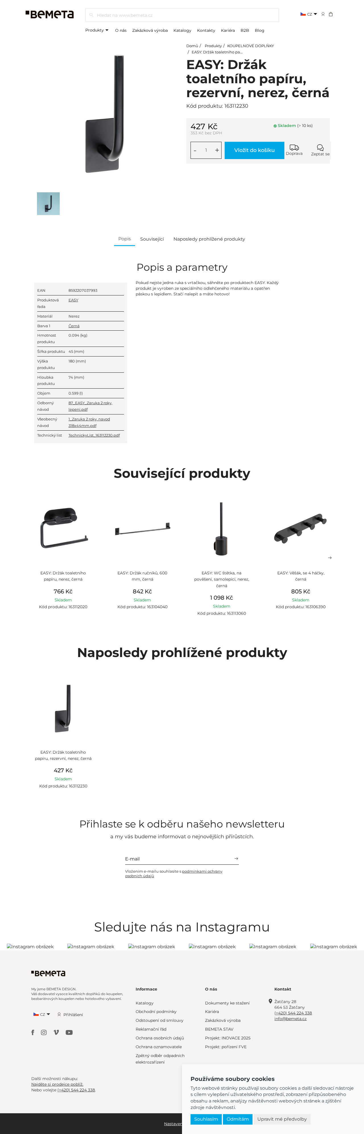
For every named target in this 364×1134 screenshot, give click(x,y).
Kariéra (228, 30)
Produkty (95, 30)
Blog (259, 30)
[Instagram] (44, 1032)
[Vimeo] (56, 1032)
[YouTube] (69, 1032)
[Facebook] (33, 1032)
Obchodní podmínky (156, 1011)
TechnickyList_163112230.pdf (94, 435)
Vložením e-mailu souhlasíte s (173, 873)
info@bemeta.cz (290, 1018)
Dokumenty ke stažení (227, 1003)
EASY (73, 300)
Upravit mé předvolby (282, 1119)
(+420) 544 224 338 (293, 1013)
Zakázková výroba (150, 30)
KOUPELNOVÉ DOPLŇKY (250, 45)
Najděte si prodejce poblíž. (57, 1084)
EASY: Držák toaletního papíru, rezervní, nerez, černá (240, 52)
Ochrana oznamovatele (159, 1046)
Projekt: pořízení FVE (226, 1046)
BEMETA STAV (219, 1029)
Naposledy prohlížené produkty (209, 239)
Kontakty (206, 30)
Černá (74, 326)
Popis (124, 238)
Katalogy (182, 30)
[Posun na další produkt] (330, 558)
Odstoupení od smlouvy (159, 1020)
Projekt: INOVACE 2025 (228, 1038)
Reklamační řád (151, 1029)
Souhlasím (206, 1119)
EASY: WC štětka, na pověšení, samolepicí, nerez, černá (221, 579)
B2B (245, 30)
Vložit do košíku (254, 150)
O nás (121, 30)
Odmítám (238, 1119)
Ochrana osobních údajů (160, 1038)
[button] (334, 14)
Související (152, 239)
